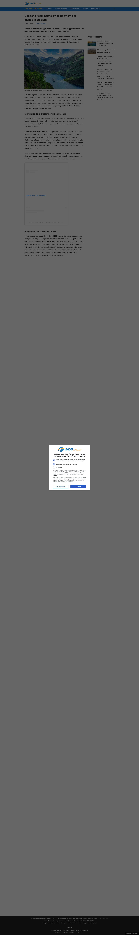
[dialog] (69, 467)
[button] (69, 467)
